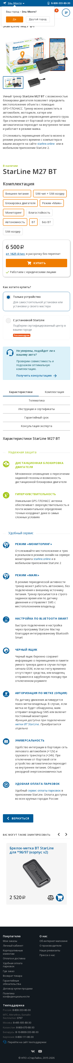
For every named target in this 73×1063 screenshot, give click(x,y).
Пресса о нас (47, 955)
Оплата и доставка (14, 958)
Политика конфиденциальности (16, 995)
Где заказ (8, 971)
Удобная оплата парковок (12, 965)
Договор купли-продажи (18, 988)
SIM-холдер (12, 231)
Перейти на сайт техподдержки (27, 1042)
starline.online (46, 143)
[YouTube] (40, 1051)
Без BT (46, 222)
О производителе (51, 945)
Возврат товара (12, 975)
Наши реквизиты (50, 950)
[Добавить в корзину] (60, 897)
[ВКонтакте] (33, 1051)
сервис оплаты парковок (44, 790)
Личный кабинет (13, 945)
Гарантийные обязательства (12, 982)
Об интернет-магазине (54, 941)
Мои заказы (10, 941)
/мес (15, 254)
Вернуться (20, 818)
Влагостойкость (39, 212)
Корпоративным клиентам (13, 952)
